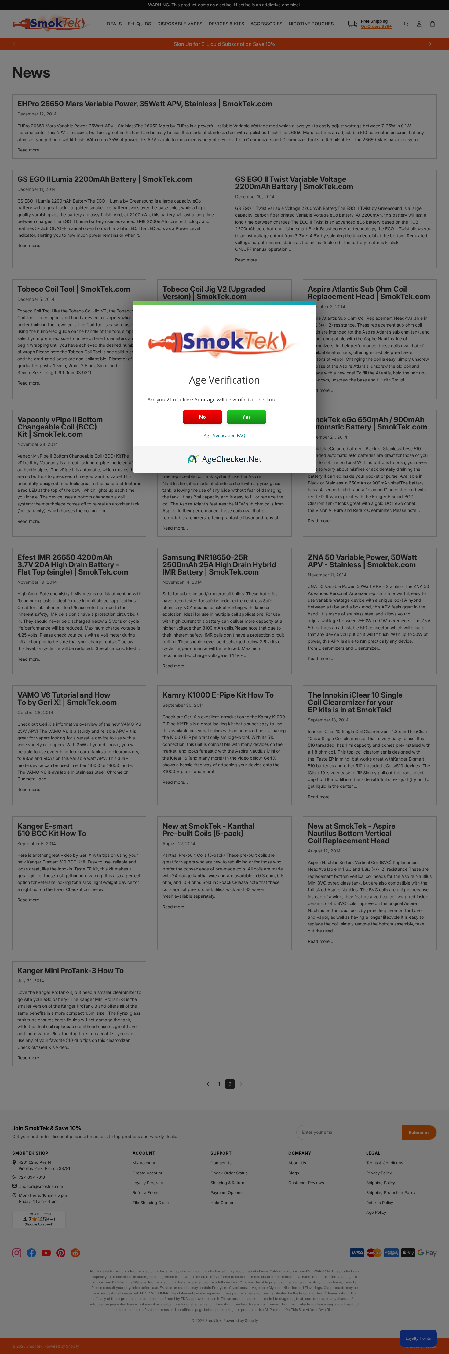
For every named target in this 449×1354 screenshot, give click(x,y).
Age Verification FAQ (224, 435)
